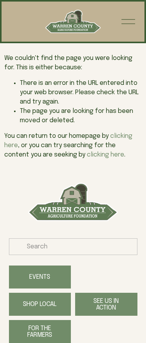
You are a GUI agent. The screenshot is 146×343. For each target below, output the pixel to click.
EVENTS (39, 277)
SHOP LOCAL (39, 304)
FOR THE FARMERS (39, 331)
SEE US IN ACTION (106, 304)
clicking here (105, 154)
